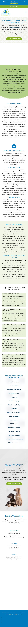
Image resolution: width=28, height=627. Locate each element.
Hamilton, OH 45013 (14, 548)
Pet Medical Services (14, 435)
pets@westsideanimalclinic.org (16, 537)
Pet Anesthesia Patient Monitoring (14, 439)
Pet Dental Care (14, 397)
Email (3, 570)
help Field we (4, 568)
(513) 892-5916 (16, 533)
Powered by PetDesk (20, 612)
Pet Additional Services (14, 443)
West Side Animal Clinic (15, 27)
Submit (5, 579)
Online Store (14, 3)
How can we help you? (7, 575)
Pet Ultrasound (14, 420)
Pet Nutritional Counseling (14, 412)
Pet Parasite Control (14, 393)
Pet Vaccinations (14, 385)
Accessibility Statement (17, 614)
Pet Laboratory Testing (14, 404)
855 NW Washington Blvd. (14, 546)
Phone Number (5, 572)
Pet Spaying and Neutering (14, 389)
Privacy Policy (9, 614)
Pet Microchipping (14, 401)
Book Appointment (14, 6)
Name (3, 562)
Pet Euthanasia (14, 423)
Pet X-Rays (14, 408)
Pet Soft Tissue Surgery (14, 416)
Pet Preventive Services (14, 427)
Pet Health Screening (14, 431)
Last (13, 566)
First (13, 564)
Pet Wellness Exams (14, 382)
